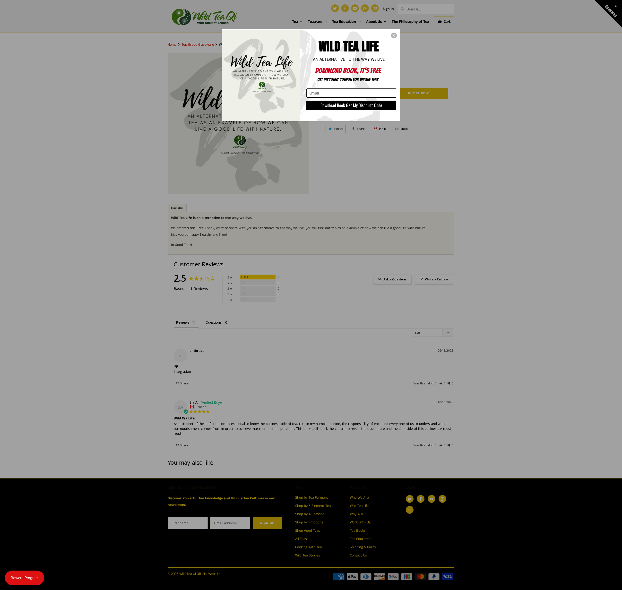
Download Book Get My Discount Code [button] (351, 105)
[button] (394, 35)
